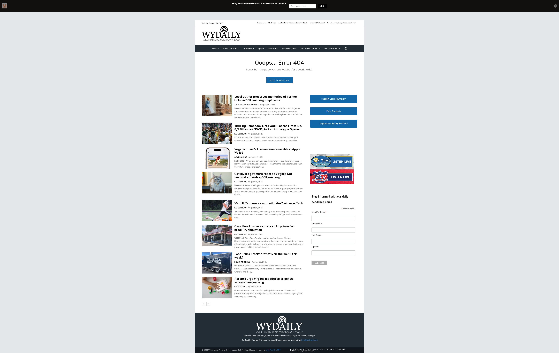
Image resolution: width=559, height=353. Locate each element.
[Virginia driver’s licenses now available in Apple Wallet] (217, 158)
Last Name (317, 235)
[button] (345, 48)
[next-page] (208, 304)
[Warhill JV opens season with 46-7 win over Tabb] (217, 210)
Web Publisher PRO (273, 350)
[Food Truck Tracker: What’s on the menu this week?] (217, 263)
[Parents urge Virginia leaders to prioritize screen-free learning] (217, 287)
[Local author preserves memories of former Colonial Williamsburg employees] (217, 105)
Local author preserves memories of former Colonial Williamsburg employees (265, 98)
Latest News (240, 134)
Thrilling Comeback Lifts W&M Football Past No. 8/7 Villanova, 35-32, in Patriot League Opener (268, 127)
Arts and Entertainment (246, 105)
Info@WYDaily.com (309, 340)
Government (240, 157)
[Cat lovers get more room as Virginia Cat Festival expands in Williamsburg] (217, 182)
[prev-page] (203, 304)
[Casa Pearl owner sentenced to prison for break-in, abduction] (217, 235)
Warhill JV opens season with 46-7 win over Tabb (268, 203)
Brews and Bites (242, 262)
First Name (317, 223)
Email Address (319, 212)
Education (239, 287)
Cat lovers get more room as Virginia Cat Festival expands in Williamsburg (263, 175)
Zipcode (315, 246)
